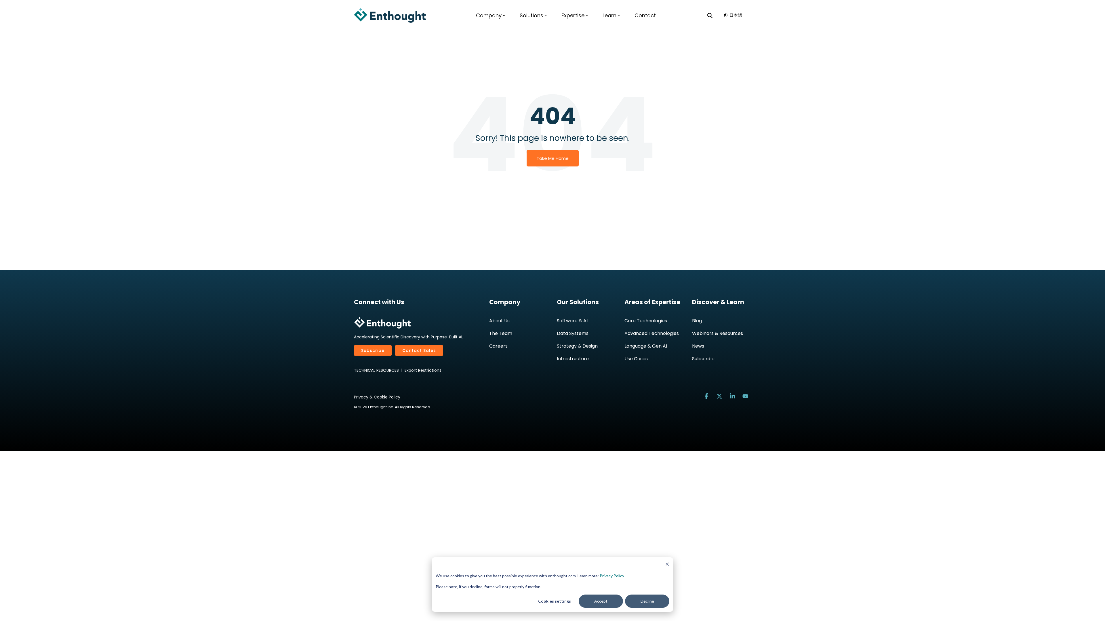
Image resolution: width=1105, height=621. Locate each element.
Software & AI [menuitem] (572, 320)
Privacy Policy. (612, 575)
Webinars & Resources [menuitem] (717, 333)
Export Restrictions (423, 370)
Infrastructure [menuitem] (573, 358)
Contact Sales (419, 350)
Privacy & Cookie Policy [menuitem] (377, 397)
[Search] (710, 15)
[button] (707, 396)
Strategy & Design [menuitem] (577, 346)
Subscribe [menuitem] (703, 358)
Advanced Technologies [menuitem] (651, 333)
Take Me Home (553, 158)
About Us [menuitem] (499, 320)
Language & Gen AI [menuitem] (645, 346)
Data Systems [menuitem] (572, 333)
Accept (600, 601)
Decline (647, 601)
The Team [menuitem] (500, 333)
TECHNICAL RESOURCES (376, 370)
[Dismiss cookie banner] (667, 564)
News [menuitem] (698, 346)
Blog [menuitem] (697, 320)
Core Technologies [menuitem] (645, 320)
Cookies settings (554, 601)
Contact (645, 15)
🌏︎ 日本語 (733, 15)
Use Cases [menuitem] (636, 358)
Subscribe (372, 350)
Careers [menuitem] (498, 346)
